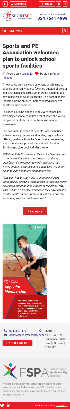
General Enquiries (17, 343)
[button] (64, 30)
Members (20, 3)
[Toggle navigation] (5, 30)
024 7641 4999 (18, 331)
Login (48, 3)
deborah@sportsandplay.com (26, 335)
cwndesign (61, 405)
